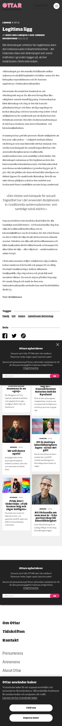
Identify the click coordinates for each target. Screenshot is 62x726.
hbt (14, 316)
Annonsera (11, 662)
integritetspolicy (30, 588)
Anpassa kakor (31, 718)
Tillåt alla (31, 708)
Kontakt (10, 640)
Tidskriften (13, 632)
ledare (21, 316)
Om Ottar (11, 623)
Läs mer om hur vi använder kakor (19, 698)
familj (5, 316)
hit (10, 289)
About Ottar (11, 671)
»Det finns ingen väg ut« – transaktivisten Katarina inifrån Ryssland (45, 389)
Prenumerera (41, 6)
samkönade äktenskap (40, 316)
